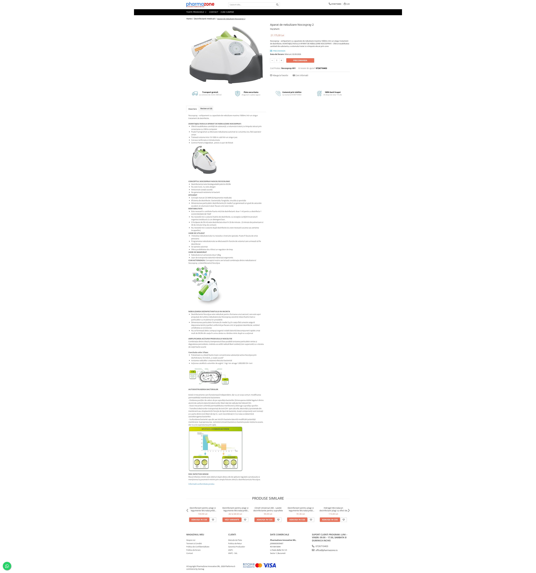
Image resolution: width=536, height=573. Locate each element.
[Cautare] (277, 4)
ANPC (230, 550)
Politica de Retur (235, 543)
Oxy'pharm (274, 29)
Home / (190, 18)
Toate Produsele (195, 12)
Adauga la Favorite (280, 75)
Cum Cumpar (227, 12)
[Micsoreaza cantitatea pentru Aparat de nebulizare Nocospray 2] (272, 60)
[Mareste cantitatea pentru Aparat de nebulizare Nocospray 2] (281, 60)
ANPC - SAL (232, 553)
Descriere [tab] (192, 109)
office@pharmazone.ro (326, 550)
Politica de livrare (193, 550)
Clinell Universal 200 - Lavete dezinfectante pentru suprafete (268, 509)
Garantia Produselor (236, 546)
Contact (213, 12)
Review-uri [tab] (206, 108)
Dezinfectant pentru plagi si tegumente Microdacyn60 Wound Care (235, 509)
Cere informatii (301, 75)
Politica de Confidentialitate (197, 546)
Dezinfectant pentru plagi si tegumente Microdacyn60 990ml (203, 509)
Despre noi (190, 540)
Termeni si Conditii (194, 543)
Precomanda (300, 60)
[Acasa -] (200, 4)
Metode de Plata (235, 540)
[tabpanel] (226, 54)
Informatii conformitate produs (201, 484)
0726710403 (321, 546)
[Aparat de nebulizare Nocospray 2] (226, 54)
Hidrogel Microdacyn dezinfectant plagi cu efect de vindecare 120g (333, 509)
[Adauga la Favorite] (213, 519)
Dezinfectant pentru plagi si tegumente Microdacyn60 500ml (301, 509)
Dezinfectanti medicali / (205, 18)
